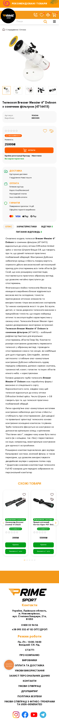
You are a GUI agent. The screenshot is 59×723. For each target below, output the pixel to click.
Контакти (29, 681)
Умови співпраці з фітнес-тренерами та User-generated (29, 703)
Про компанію (29, 655)
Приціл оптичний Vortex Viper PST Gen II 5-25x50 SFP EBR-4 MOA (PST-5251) (43, 523)
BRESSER (35, 118)
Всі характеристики (14, 159)
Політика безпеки (29, 696)
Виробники (29, 660)
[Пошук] (45, 21)
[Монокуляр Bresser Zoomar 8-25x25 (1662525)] (15, 503)
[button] (3, 523)
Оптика (23, 30)
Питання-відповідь (29, 232)
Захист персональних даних (29, 676)
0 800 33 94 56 (29, 625)
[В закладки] (45, 131)
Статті (29, 650)
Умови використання (29, 671)
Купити (16, 545)
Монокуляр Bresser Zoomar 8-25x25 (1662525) (14, 523)
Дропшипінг (29, 691)
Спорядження (12, 30)
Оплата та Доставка (29, 665)
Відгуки (47, 227)
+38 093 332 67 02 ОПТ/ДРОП (29, 629)
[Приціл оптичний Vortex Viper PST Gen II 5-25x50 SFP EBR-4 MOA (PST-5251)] (43, 503)
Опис (8, 227)
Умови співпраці (29, 686)
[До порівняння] (51, 131)
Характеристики (27, 227)
